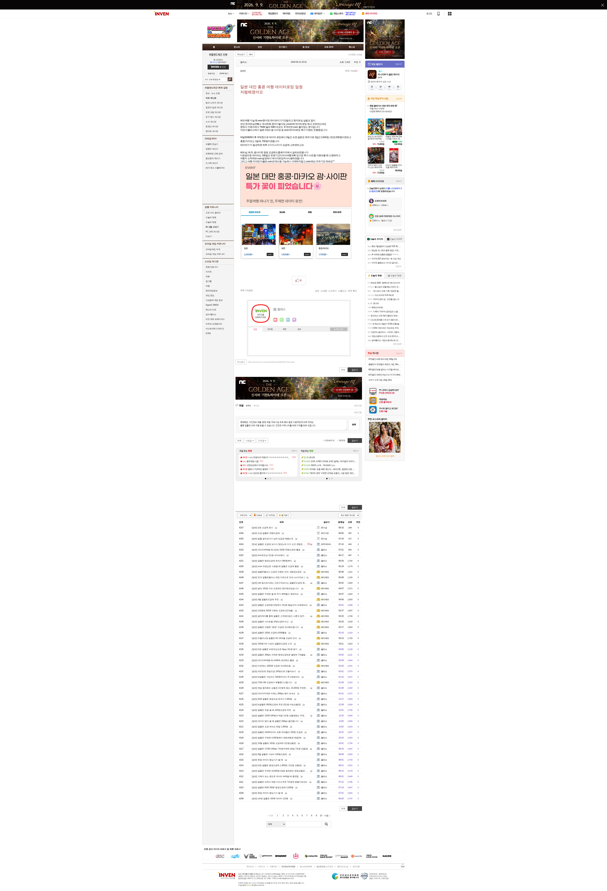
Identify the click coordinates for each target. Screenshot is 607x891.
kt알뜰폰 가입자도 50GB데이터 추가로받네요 (276, 677)
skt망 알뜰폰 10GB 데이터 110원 (270, 798)
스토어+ (398, 99)
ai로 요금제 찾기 (262, 527)
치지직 (209, 272)
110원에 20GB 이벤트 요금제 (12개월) (272, 610)
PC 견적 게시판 (212, 232)
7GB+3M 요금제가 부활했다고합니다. (272, 682)
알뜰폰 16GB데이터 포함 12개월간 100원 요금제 (277, 732)
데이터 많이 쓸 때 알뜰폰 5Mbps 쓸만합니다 (275, 721)
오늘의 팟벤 (211, 222)
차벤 (208, 276)
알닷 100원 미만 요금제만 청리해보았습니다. (275, 588)
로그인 (429, 13)
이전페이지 (329, 440)
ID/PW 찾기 (224, 73)
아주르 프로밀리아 (214, 324)
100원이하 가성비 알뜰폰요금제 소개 (272, 644)
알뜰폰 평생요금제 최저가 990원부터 (272, 561)
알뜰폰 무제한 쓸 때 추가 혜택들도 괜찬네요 (275, 594)
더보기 (288, 319)
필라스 (243, 62)
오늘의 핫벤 (211, 217)
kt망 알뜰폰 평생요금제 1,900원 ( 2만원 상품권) (277, 765)
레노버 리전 (211, 310)
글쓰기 (355, 507)
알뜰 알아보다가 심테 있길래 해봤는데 (272, 539)
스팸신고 (342, 291)
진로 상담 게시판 (213, 112)
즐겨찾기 (285, 515)
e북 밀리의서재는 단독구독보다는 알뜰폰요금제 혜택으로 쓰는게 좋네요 (288, 583)
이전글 (261, 440)
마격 (294, 319)
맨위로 (342, 440)
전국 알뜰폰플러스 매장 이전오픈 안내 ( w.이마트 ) (278, 577)
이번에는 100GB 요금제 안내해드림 (271, 666)
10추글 (272, 515)
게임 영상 (210, 295)
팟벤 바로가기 (212, 267)
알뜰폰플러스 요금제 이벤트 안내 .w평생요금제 (276, 572)
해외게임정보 (212, 291)
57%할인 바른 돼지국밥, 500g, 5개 (382, 359)
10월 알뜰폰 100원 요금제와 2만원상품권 (274, 743)
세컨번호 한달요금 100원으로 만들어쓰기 (274, 671)
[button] (265, 478)
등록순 (248, 406)
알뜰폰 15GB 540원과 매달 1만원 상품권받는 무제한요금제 (282, 715)
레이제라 (325, 572)
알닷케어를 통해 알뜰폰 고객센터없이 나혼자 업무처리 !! (281, 616)
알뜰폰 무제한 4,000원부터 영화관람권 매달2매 (276, 738)
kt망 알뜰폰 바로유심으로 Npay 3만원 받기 (274, 649)
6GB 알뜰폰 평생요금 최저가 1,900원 (272, 699)
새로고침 (358, 406)
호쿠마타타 (326, 544)
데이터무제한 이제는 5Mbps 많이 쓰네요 (273, 693)
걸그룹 (209, 281)
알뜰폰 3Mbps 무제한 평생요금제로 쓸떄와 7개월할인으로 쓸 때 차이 (287, 655)
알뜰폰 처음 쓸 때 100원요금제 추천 (271, 710)
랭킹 (284, 329)
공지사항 (356, 866)
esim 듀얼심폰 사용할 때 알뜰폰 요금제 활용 (275, 566)
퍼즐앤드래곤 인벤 (218, 54)
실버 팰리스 (211, 314)
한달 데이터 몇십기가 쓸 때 (267, 760)
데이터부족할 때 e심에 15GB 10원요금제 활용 (276, 550)
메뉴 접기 (338, 329)
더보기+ (294, 451)
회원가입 (211, 73)
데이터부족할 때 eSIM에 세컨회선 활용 (273, 660)
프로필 (270, 329)
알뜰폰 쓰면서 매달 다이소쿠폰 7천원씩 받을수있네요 (279, 782)
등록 (354, 424)
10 (321, 815)
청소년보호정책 (306, 866)
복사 (251, 54)
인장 (255, 329)
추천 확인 (352, 291)
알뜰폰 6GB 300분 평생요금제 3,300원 (272, 787)
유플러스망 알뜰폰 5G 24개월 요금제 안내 (274, 638)
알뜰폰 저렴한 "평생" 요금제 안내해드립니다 (275, 627)
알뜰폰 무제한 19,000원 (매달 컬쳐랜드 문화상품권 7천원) (281, 771)
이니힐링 (281, 319)
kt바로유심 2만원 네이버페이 (268, 555)
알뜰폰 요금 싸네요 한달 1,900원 (270, 726)
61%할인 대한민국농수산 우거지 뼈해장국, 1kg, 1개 (385, 375)
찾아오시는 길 (342, 866)
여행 (208, 286)
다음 (326, 815)
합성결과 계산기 (213, 158)
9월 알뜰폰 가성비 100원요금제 (269, 754)
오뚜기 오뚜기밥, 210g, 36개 (380, 380)
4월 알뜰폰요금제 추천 (265, 599)
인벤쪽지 (275, 319)
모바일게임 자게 (213, 249)
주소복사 (241, 362)
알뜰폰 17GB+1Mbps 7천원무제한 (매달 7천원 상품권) (280, 749)
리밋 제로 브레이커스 (215, 319)
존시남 (324, 527)
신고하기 (332, 291)
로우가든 (325, 533)
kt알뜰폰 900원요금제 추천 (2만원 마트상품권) (276, 704)
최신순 (256, 406)
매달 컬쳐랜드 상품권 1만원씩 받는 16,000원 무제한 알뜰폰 (282, 688)
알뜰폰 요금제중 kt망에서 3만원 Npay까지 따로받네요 (280, 605)
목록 (347, 71)
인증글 (259, 515)
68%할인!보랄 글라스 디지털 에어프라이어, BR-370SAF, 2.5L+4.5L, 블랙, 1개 (385, 369)
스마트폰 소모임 (355, 55)
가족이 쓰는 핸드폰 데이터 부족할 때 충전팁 (275, 776)
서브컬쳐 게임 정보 (214, 300)
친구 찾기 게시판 (213, 117)
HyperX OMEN (212, 305)
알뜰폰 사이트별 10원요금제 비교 (270, 621)
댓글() (354, 71)
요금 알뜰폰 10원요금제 (266, 533)
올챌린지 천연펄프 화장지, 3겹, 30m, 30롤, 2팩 (385, 364)
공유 (317, 291)
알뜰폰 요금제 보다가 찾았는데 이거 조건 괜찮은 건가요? (281, 544)
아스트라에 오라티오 (215, 329)
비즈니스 (261, 866)
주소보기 (241, 54)
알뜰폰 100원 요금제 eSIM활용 (269, 632)
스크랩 (324, 291)
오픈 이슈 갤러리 (213, 213)
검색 (230, 79)
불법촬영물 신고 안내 (324, 866)
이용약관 (273, 866)
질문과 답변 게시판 (214, 107)
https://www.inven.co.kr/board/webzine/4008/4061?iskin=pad (271, 362)
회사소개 (250, 866)
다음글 (249, 440)
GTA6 (208, 333)
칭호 (299, 329)
